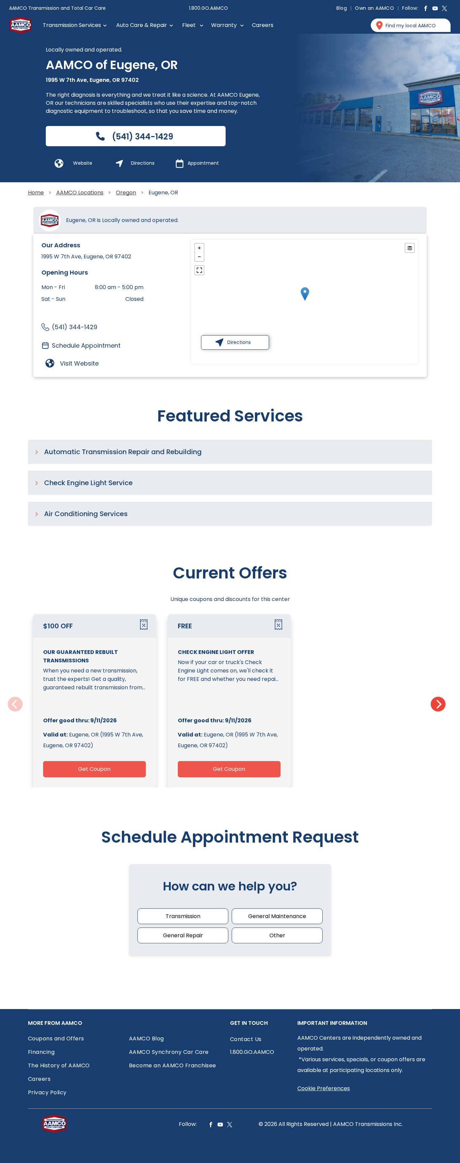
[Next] (438, 704)
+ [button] (199, 248)
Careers (262, 25)
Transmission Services (72, 25)
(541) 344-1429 (74, 327)
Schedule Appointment (86, 345)
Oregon (126, 192)
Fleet (189, 25)
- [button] (199, 256)
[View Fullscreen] (199, 270)
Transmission (183, 916)
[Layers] (409, 248)
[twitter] (444, 9)
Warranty (224, 25)
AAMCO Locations (79, 192)
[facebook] (426, 9)
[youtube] (435, 9)
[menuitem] (342, 8)
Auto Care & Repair (141, 25)
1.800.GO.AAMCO (208, 8)
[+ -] (304, 301)
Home (36, 192)
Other (277, 935)
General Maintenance (277, 916)
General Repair (183, 935)
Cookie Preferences (323, 1088)
